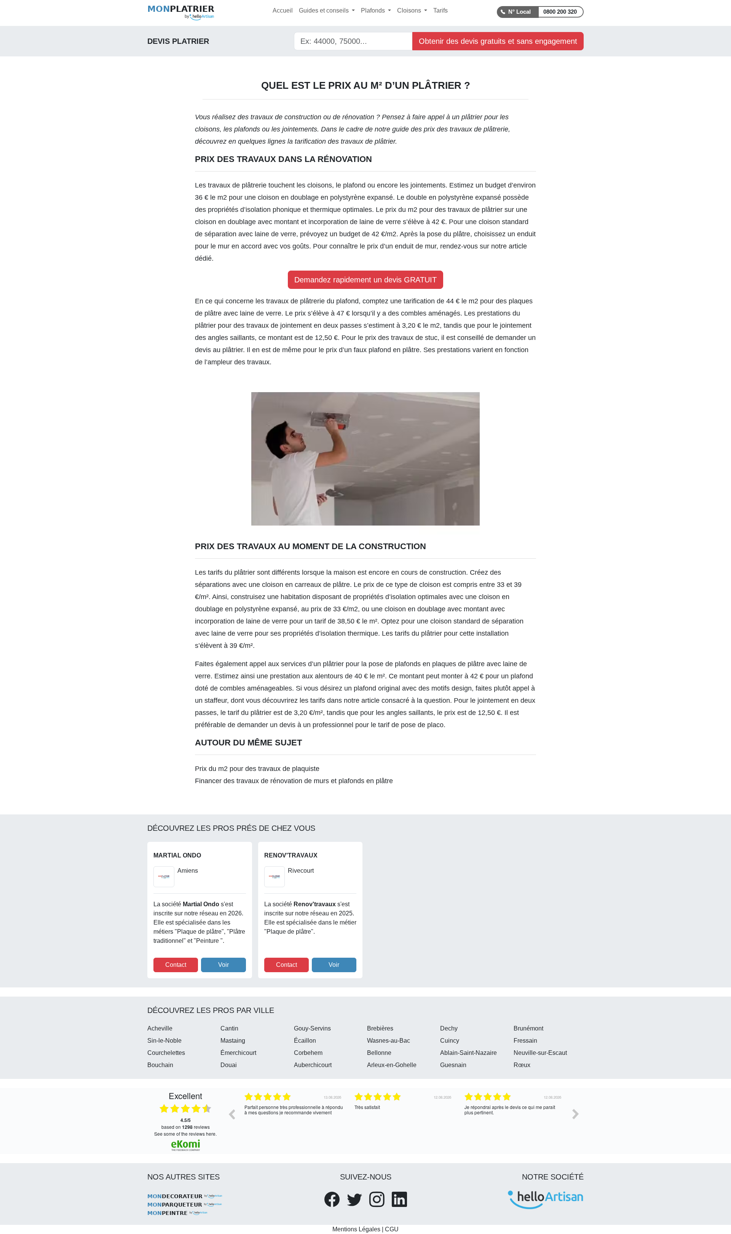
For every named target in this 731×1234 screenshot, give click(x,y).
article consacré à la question (405, 700)
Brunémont (528, 1028)
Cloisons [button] (410, 10)
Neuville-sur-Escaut (540, 1053)
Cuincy (449, 1040)
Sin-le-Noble (164, 1040)
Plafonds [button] (373, 10)
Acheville (159, 1028)
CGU (392, 1229)
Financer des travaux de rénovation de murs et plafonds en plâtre (294, 781)
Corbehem (308, 1053)
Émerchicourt (238, 1053)
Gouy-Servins (312, 1028)
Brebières (380, 1028)
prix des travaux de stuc (401, 337)
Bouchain (160, 1065)
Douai (228, 1065)
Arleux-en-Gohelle (392, 1065)
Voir (223, 965)
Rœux (522, 1065)
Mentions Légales (356, 1229)
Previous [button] (231, 1114)
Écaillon (305, 1040)
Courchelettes (166, 1053)
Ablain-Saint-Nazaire (468, 1053)
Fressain (525, 1040)
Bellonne (379, 1053)
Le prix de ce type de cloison (397, 584)
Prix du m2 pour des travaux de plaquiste (257, 768)
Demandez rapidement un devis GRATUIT (365, 280)
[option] (294, 1119)
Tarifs (440, 10)
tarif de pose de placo (411, 725)
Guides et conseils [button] (324, 10)
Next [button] (575, 1114)
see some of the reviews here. (185, 1133)
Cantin (229, 1028)
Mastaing (232, 1040)
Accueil (283, 10)
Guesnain (453, 1065)
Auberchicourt (313, 1065)
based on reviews (185, 1123)
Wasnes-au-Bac (388, 1040)
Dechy (449, 1028)
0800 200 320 (560, 11)
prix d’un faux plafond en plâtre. (373, 350)
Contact (175, 965)
